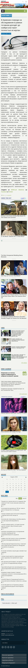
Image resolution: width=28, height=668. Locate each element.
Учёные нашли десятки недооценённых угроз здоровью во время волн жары (12, 557)
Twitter (10, 192)
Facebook (4, 192)
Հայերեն (9, 195)
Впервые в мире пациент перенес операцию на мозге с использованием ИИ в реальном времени (13, 574)
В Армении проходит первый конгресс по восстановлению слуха (12, 389)
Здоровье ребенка (7, 660)
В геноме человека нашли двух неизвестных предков (14, 551)
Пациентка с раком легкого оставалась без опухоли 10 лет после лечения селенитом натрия (13, 503)
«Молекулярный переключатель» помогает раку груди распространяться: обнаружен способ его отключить (13, 545)
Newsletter (5, 639)
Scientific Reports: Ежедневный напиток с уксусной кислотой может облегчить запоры (14, 580)
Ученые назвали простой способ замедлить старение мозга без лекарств (13, 514)
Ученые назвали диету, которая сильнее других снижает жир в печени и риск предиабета (12, 526)
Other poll (14, 603)
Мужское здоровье (7, 657)
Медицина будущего (8, 663)
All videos (24, 363)
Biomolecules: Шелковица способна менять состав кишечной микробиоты (13, 519)
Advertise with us (7, 631)
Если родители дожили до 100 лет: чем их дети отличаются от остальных (13, 509)
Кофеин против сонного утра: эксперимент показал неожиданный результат (13, 539)
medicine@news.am (9, 635)
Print (4, 195)
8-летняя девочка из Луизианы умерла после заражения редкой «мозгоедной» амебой (12, 586)
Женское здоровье (7, 655)
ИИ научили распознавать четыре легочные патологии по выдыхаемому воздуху (13, 562)
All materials (23, 394)
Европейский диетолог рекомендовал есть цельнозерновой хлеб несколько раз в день (13, 567)
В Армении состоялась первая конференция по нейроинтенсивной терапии (9, 374)
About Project (6, 612)
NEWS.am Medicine (17, 190)
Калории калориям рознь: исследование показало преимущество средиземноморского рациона (12, 533)
